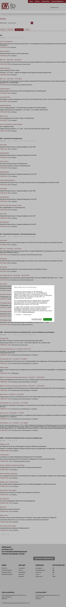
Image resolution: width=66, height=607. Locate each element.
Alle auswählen (47, 319)
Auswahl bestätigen (37, 319)
